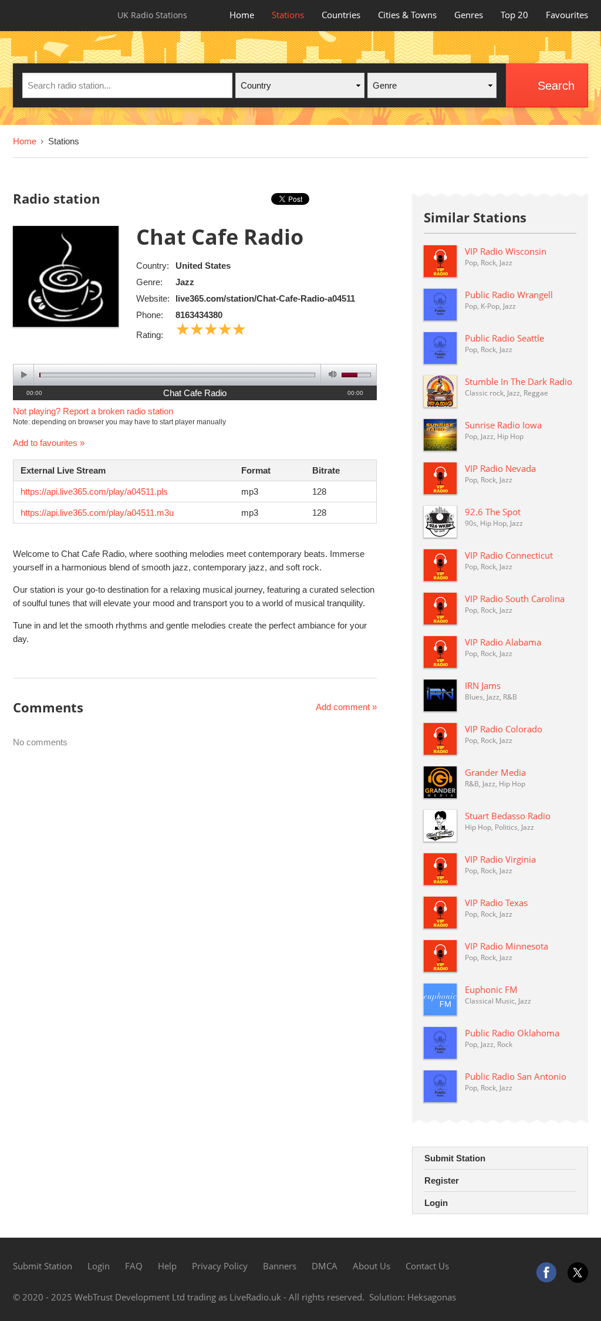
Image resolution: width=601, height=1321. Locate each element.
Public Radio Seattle (504, 338)
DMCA (324, 1266)
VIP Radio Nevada (500, 468)
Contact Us (427, 1266)
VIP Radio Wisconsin (505, 251)
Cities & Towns (407, 15)
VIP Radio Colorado (503, 729)
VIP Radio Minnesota (506, 946)
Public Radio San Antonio (515, 1076)
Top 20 (514, 15)
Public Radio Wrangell (509, 294)
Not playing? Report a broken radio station (93, 411)
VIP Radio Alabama (503, 642)
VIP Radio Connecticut (509, 555)
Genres (468, 15)
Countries (341, 15)
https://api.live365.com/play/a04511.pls (94, 491)
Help (167, 1266)
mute (330, 374)
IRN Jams (483, 685)
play (23, 374)
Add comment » (346, 707)
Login (436, 1203)
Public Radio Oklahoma (512, 1033)
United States (203, 266)
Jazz (184, 282)
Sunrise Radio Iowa (503, 425)
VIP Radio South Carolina (515, 598)
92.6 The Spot (493, 512)
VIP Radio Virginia (500, 859)
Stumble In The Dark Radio (518, 381)
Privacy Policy (220, 1266)
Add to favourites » (49, 443)
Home (241, 15)
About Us (371, 1266)
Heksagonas (431, 1297)
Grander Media (495, 772)
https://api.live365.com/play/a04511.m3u (97, 513)
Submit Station (454, 1158)
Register (441, 1180)
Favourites (567, 15)
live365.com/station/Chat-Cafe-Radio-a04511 (265, 298)
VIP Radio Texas (496, 902)
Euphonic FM (491, 989)
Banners (279, 1266)
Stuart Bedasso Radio (508, 816)
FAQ (134, 1266)
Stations (288, 15)
